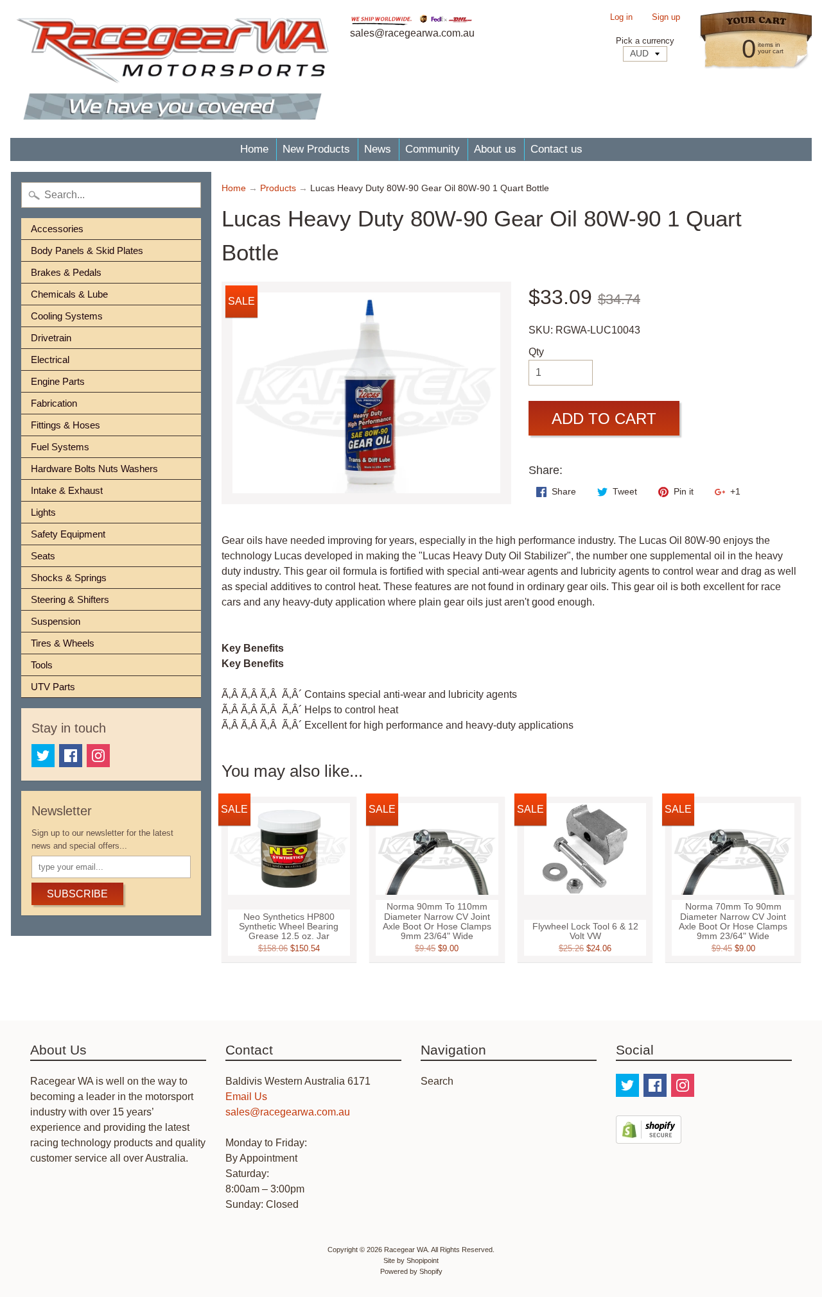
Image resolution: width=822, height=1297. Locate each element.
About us (495, 149)
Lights (43, 512)
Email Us (246, 1096)
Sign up (666, 17)
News (377, 149)
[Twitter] (43, 755)
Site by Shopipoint (411, 1260)
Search (437, 1081)
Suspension (55, 621)
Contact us (556, 149)
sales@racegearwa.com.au (287, 1111)
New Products (316, 149)
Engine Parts (58, 381)
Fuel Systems (60, 446)
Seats (43, 555)
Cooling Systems (67, 315)
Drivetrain (51, 337)
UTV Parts (53, 686)
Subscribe (77, 893)
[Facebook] (70, 755)
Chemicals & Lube (69, 294)
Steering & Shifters (70, 599)
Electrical (50, 359)
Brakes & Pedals (66, 272)
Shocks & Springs (69, 577)
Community (432, 149)
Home (254, 149)
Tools (42, 664)
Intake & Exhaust (67, 490)
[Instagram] (98, 755)
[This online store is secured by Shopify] (648, 1135)
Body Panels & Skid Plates (87, 250)
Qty (536, 351)
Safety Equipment (68, 534)
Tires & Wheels (62, 643)
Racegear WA (406, 1249)
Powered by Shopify (411, 1271)
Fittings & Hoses (65, 425)
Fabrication (54, 403)
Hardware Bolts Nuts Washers (94, 468)
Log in (621, 17)
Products (278, 188)
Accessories (57, 228)
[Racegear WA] (172, 69)
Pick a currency (645, 41)
